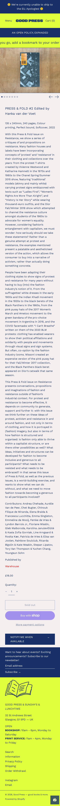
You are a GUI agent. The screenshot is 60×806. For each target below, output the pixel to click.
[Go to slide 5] (12, 96)
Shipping (10, 766)
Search (9, 751)
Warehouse (12, 566)
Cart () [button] (50, 20)
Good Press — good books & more (30, 794)
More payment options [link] (30, 624)
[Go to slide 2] (4, 96)
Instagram (11, 780)
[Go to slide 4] (9, 96)
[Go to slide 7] (17, 96)
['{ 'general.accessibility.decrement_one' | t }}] (6, 591)
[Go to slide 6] (14, 96)
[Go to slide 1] (2, 96)
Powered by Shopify (15, 799)
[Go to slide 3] (7, 96)
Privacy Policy (13, 761)
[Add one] (17, 591)
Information (12, 756)
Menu (8, 20)
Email (8, 784)
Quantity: (11, 584)
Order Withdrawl (15, 770)
